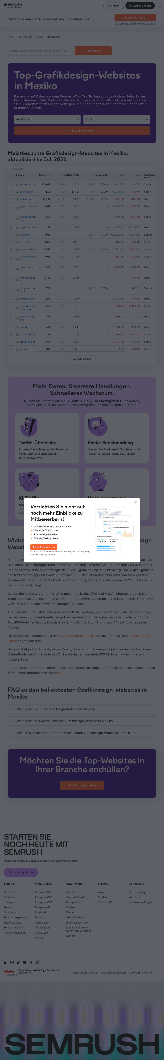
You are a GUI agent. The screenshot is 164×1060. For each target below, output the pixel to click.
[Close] (135, 502)
